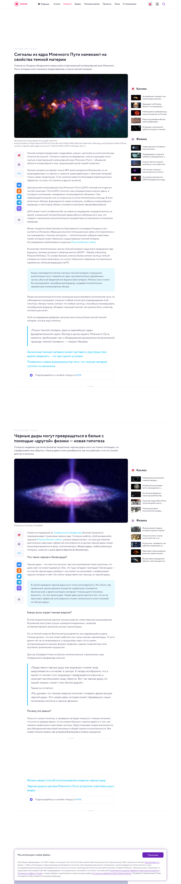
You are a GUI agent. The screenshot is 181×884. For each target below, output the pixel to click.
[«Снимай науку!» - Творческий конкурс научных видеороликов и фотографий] (150, 4)
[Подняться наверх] (19, 220)
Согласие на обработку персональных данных (112, 873)
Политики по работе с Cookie (29, 873)
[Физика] (19, 164)
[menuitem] (57, 4)
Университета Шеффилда (68, 532)
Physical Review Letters (83, 242)
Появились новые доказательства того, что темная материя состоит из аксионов (67, 364)
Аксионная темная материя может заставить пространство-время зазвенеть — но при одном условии (67, 354)
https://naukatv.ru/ (152, 862)
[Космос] (19, 155)
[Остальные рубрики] (19, 173)
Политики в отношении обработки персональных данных (134, 870)
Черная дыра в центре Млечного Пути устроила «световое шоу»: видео (71, 788)
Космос (34, 49)
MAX (78, 375)
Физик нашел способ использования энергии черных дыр (66, 780)
